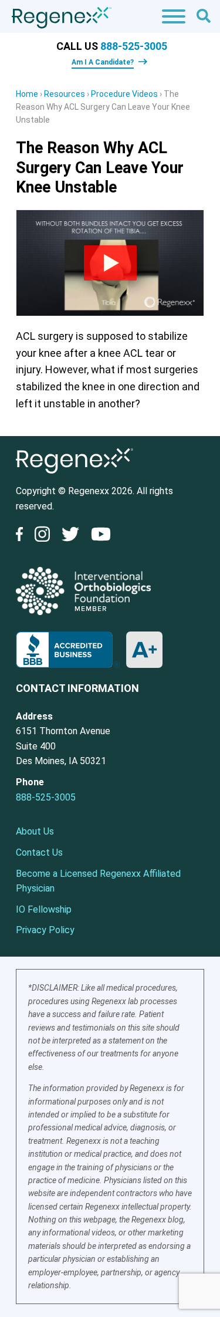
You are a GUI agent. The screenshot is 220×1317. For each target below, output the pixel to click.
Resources (64, 94)
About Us (35, 831)
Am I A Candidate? (103, 62)
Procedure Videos (124, 94)
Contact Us (39, 852)
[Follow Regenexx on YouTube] (101, 536)
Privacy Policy (45, 930)
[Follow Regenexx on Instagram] (42, 536)
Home (27, 94)
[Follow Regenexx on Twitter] (70, 536)
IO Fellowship (44, 909)
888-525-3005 (133, 46)
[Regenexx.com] (74, 476)
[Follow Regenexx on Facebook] (22, 536)
